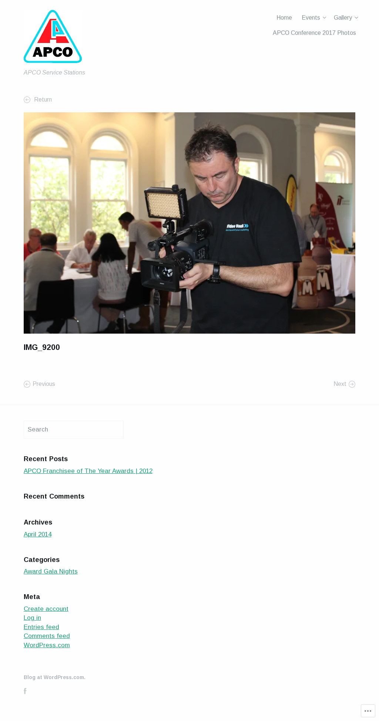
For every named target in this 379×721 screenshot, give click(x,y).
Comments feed (47, 635)
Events (311, 17)
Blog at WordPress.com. (54, 677)
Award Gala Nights (51, 571)
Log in (32, 617)
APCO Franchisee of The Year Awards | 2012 (88, 470)
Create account (46, 608)
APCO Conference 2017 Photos (314, 33)
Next (339, 384)
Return (42, 99)
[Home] (53, 38)
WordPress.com (47, 645)
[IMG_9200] (189, 222)
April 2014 (37, 534)
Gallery (343, 17)
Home (284, 17)
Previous (44, 384)
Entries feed (41, 627)
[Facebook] (25, 691)
